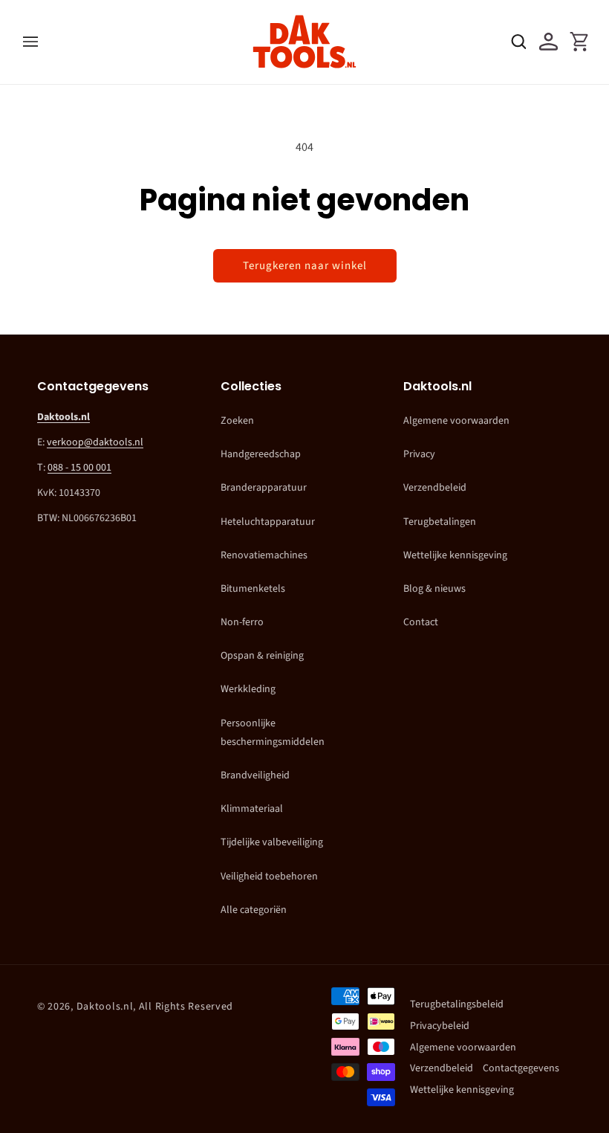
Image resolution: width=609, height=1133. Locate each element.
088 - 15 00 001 (79, 467)
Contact (420, 622)
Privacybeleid (439, 1026)
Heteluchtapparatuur (268, 521)
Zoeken (237, 420)
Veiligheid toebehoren (269, 876)
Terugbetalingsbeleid (457, 1004)
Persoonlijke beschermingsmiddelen (273, 732)
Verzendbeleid (434, 487)
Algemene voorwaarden (456, 420)
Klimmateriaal (252, 808)
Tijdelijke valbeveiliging (272, 842)
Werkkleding (248, 689)
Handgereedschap (261, 454)
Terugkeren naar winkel (305, 266)
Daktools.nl (105, 1006)
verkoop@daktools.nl (95, 442)
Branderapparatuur (264, 487)
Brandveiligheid (255, 775)
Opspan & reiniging (262, 655)
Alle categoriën (254, 910)
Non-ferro (242, 622)
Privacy (419, 454)
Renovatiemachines (264, 555)
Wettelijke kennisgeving (455, 555)
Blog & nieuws (434, 588)
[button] (30, 41)
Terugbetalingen (439, 521)
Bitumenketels (253, 588)
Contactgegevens (521, 1068)
